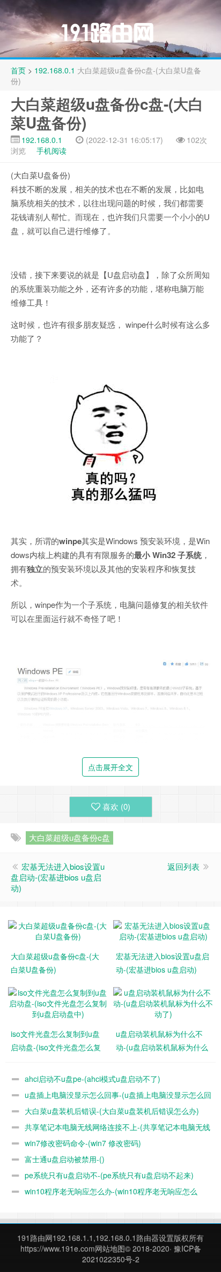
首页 (18, 70)
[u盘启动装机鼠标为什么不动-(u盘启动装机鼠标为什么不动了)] (163, 1001)
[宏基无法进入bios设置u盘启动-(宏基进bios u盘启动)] (163, 929)
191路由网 (35, 1237)
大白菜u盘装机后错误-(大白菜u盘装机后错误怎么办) (112, 1110)
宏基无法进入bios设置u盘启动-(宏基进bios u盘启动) (58, 877)
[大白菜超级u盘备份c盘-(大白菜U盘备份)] (57, 929)
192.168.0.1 (54, 70)
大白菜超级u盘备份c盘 (69, 837)
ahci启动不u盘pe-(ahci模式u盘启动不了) (92, 1078)
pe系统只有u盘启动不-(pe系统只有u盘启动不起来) (109, 1175)
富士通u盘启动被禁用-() (65, 1159)
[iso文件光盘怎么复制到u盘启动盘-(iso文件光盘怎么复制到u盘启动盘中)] (57, 1001)
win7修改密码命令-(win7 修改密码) (83, 1143)
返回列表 (183, 866)
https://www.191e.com (57, 1248)
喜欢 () (116, 806)
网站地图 (110, 1248)
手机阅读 (51, 150)
